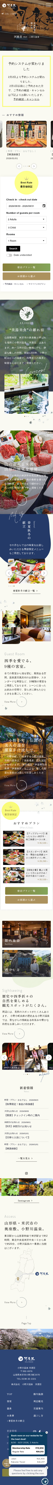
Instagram (24, 1200)
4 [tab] (29, 166)
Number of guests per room (23, 213)
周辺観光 (38, 1401)
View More (13, 500)
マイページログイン (37, 284)
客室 (9, 1401)
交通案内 (38, 1408)
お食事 (10, 1415)
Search (13, 248)
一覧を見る (24, 1158)
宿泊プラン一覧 (26, 267)
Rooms (10, 234)
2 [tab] (25, 166)
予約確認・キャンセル (26, 99)
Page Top (26, 1323)
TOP (9, 1394)
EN (39, 5)
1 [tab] (23, 166)
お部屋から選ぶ (26, 276)
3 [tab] (27, 166)
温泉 (9, 1408)
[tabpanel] (26, 140)
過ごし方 (38, 1415)
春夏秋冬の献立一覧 (24, 590)
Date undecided (23, 254)
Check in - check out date (21, 199)
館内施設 (38, 1394)
